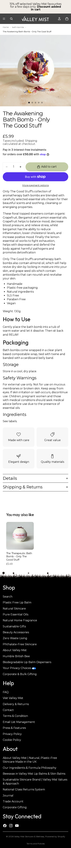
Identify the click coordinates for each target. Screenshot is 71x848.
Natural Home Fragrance (20, 620)
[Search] (11, 19)
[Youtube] (17, 826)
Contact (8, 710)
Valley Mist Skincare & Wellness (29, 836)
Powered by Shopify (55, 836)
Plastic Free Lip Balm (17, 602)
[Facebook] (5, 826)
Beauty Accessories (16, 632)
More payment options (35, 185)
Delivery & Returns (16, 704)
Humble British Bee (16, 656)
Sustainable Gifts (14, 626)
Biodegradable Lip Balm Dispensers (27, 662)
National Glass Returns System (24, 789)
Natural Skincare (14, 608)
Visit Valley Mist (13, 698)
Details (10, 478)
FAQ (6, 692)
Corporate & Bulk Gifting (20, 674)
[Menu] (4, 19)
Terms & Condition (15, 716)
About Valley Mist (15, 650)
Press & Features (14, 728)
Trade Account (13, 801)
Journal (8, 795)
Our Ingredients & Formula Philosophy (29, 767)
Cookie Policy (12, 740)
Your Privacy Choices (17, 668)
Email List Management (19, 722)
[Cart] (67, 19)
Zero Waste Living (15, 638)
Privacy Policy (12, 734)
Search (7, 596)
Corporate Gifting (15, 807)
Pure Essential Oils (15, 614)
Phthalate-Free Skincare (20, 644)
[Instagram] (11, 826)
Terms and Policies (36, 843)
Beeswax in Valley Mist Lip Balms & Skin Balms (34, 773)
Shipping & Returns (23, 486)
